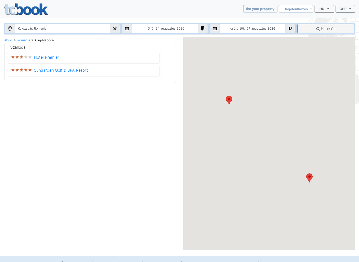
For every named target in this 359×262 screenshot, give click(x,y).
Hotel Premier (46, 57)
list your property (260, 9)
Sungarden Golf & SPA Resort (61, 70)
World (8, 40)
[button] (309, 178)
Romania (23, 40)
